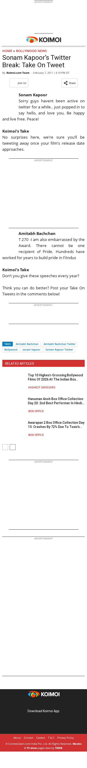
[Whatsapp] (21, 336)
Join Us (22, 83)
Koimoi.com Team (17, 72)
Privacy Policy (65, 737)
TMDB (58, 748)
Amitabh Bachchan (27, 344)
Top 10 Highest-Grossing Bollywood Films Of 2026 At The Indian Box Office (55, 377)
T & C (51, 737)
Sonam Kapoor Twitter (59, 349)
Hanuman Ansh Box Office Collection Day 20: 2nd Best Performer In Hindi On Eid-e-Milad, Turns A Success (55, 401)
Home (7, 51)
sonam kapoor (31, 349)
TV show (32, 748)
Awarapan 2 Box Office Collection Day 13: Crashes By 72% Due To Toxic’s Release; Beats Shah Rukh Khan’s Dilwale (56, 425)
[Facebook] (5, 336)
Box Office (36, 411)
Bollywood (10, 349)
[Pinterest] (43, 703)
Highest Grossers (41, 387)
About (17, 737)
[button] (69, 82)
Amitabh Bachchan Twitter (60, 344)
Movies (77, 743)
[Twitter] (13, 336)
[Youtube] (56, 703)
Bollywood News (31, 51)
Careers (40, 737)
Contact (28, 737)
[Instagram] (37, 703)
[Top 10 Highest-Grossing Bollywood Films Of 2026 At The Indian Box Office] (14, 381)
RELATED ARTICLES (19, 363)
